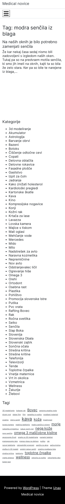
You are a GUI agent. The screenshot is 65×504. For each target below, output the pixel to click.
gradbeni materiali (50, 415)
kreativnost (47, 420)
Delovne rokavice (22, 164)
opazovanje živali (9, 437)
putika (42, 441)
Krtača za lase (19, 216)
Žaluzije (14, 390)
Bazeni (14, 145)
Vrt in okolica (18, 378)
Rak (11, 315)
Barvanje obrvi (19, 141)
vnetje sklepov (8, 458)
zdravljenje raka (54, 458)
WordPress (31, 488)
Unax (57, 488)
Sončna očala (19, 346)
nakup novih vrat (27, 429)
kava (27, 419)
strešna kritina (8, 453)
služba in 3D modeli (10, 449)
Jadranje (15, 180)
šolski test (6, 462)
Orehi (13, 279)
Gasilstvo (15, 172)
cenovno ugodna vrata (48, 411)
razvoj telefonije (8, 445)
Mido (12, 243)
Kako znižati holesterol (26, 184)
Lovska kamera (20, 224)
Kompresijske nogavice (26, 204)
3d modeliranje (20, 129)
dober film (17, 415)
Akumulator (17, 133)
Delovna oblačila (21, 160)
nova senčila (7, 433)
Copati (13, 156)
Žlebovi (14, 394)
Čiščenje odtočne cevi (25, 153)
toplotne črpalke (38, 453)
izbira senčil (15, 420)
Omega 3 (15, 275)
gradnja (5, 420)
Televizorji (16, 362)
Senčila (14, 326)
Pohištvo (15, 295)
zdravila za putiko (39, 458)
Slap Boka (16, 330)
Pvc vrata (16, 307)
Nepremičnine (19, 259)
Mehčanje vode (20, 236)
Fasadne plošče (20, 168)
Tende (13, 366)
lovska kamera (8, 425)
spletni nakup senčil (28, 449)
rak (48, 441)
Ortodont (15, 283)
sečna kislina (55, 445)
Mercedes (16, 239)
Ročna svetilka (19, 319)
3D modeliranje (8, 411)
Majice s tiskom (20, 228)
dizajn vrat (6, 415)
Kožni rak (15, 212)
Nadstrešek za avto (23, 251)
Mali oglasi (16, 232)
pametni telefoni (46, 437)
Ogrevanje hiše (20, 271)
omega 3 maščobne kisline (35, 433)
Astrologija (16, 137)
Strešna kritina (19, 350)
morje (56, 424)
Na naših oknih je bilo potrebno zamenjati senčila (29, 44)
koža (37, 419)
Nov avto (15, 263)
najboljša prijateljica (10, 429)
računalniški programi (25, 445)
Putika (13, 303)
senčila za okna (42, 445)
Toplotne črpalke (21, 370)
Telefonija (16, 358)
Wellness (15, 386)
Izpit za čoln (18, 176)
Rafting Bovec (19, 311)
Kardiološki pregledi (23, 188)
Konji (12, 208)
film (24, 415)
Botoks (14, 149)
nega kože (43, 428)
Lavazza (15, 220)
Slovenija (15, 334)
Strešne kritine (19, 354)
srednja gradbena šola (47, 449)
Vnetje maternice (21, 374)
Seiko (13, 323)
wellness (23, 457)
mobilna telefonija (23, 425)
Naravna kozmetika (23, 255)
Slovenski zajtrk (20, 342)
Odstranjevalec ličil (23, 267)
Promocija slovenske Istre (28, 299)
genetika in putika (34, 415)
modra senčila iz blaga (41, 425)
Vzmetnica (16, 382)
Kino (12, 200)
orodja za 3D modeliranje (28, 437)
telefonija (19, 453)
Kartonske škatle (21, 192)
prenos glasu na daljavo (28, 441)
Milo (12, 247)
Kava (12, 196)
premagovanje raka (10, 441)
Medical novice (15, 3)
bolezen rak (21, 411)
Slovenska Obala (21, 338)
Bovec (32, 410)
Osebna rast (18, 287)
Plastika (14, 291)
